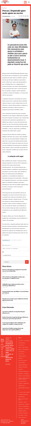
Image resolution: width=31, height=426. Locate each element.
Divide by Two (6, 422)
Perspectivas (21, 404)
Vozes (25, 415)
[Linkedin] (23, 16)
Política (4, 8)
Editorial (20, 369)
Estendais (26, 373)
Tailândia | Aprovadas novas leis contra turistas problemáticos (13, 284)
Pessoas (27, 404)
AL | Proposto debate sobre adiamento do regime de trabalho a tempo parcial (14, 323)
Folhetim (20, 383)
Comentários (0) (6, 240)
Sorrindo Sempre (22, 410)
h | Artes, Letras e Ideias (24, 392)
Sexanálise (21, 408)
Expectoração (26, 375)
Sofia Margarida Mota (6, 16)
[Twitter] (21, 16)
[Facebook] (19, 16)
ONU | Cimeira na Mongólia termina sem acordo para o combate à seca (13, 277)
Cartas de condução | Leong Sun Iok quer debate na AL (13, 312)
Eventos (20, 375)
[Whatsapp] (25, 16)
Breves (20, 349)
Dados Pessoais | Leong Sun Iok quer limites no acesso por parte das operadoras (15, 317)
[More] (28, 16)
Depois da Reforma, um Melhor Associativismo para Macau (15, 292)
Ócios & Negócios (22, 417)
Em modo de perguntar (23, 371)
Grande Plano (22, 385)
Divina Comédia (22, 362)
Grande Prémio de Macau (24, 387)
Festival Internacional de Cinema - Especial (24, 379)
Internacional (22, 396)
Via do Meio (21, 415)
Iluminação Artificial (23, 394)
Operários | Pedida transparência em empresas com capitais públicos (12, 329)
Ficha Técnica (24, 421)
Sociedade (26, 408)
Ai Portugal (26, 340)
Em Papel (23, 423)
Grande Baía (26, 383)
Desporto (21, 358)
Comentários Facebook (16, 240)
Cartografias (25, 349)
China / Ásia (21, 353)
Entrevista (21, 373)
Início (22, 419)
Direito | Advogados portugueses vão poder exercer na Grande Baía (14, 270)
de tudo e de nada (22, 360)
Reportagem (25, 406)
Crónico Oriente (22, 356)
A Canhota (21, 340)
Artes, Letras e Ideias (23, 347)
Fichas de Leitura (22, 381)
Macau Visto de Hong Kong (23, 399)
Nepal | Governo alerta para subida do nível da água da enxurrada (15, 299)
